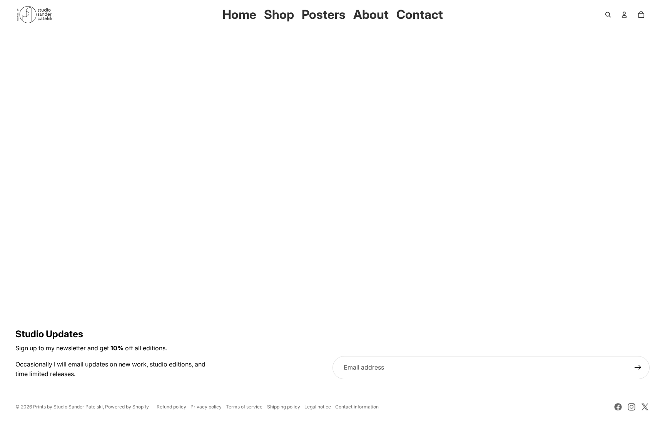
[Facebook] (618, 407)
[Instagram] (631, 407)
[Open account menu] (624, 14)
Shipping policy (283, 407)
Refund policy (171, 407)
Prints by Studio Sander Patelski (68, 407)
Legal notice (317, 407)
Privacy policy (206, 407)
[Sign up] (638, 368)
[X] (645, 407)
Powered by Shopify (127, 407)
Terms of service (244, 407)
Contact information (357, 407)
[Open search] (608, 14)
